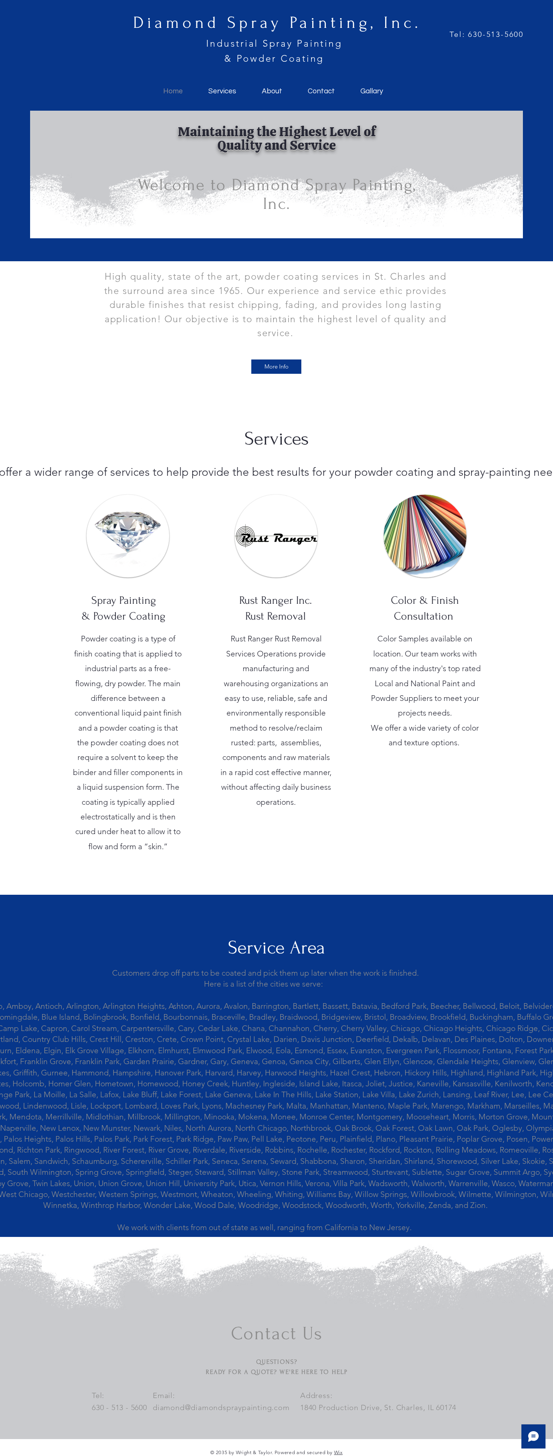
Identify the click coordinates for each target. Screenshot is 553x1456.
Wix (338, 1452)
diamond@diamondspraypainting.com (221, 1407)
